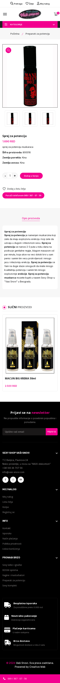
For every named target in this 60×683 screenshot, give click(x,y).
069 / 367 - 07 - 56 (17, 678)
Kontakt (6, 528)
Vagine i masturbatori (13, 575)
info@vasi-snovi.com (13, 472)
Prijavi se (51, 431)
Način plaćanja (10, 538)
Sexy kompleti (9, 585)
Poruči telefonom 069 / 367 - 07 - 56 (23, 195)
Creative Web (37, 666)
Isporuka (6, 533)
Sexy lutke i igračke (12, 564)
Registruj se (8, 512)
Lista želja (7, 501)
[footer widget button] (30, 453)
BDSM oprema (10, 570)
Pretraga (17, 3)
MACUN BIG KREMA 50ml (20, 378)
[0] (56, 14)
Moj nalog (45, 3)
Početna (14, 33)
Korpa (5, 507)
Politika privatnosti (11, 543)
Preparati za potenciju (13, 580)
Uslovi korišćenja (11, 548)
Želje (31, 3)
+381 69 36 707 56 (12, 468)
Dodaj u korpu (31, 175)
